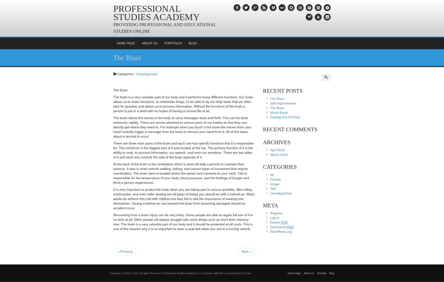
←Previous (125, 251)
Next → (247, 251)
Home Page (126, 43)
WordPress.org (281, 231)
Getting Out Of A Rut (285, 117)
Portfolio (173, 43)
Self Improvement (283, 103)
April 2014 (277, 150)
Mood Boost (279, 112)
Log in (274, 218)
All (272, 175)
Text (273, 188)
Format (275, 179)
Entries (279, 222)
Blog (193, 43)
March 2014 (279, 154)
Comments (281, 227)
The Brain (127, 57)
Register (276, 213)
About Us (149, 43)
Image (274, 184)
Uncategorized (146, 74)
